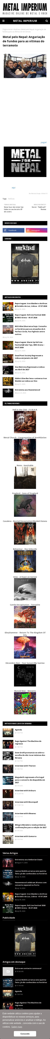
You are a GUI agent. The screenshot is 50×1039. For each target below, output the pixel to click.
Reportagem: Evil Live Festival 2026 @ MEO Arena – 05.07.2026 (30, 316)
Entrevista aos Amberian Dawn (28, 859)
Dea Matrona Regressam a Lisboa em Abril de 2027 (30, 368)
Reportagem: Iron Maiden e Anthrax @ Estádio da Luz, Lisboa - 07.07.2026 (31, 304)
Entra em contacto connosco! (28, 968)
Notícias (17, 29)
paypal (43, 142)
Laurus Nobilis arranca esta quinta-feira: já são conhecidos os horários (31, 872)
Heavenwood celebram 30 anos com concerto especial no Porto (31, 883)
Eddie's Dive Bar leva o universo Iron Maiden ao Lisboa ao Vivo (31, 379)
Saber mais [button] (16, 1027)
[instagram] (36, 230)
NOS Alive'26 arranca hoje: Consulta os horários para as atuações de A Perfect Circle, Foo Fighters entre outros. (31, 330)
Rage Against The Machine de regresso (28, 742)
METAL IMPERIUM (25, 21)
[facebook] (13, 230)
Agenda (18, 729)
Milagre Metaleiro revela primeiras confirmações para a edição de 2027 (30, 826)
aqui (13, 187)
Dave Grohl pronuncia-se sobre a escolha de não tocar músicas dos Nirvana (30, 755)
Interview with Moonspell (26, 802)
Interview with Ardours (25, 790)
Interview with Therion (25, 766)
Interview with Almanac (25, 813)
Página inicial (7, 29)
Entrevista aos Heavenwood (27, 390)
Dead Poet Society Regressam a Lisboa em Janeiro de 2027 (29, 356)
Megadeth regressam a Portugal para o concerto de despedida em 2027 (30, 780)
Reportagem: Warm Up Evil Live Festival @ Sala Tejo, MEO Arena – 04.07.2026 (30, 345)
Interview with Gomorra (25, 836)
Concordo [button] (25, 1034)
